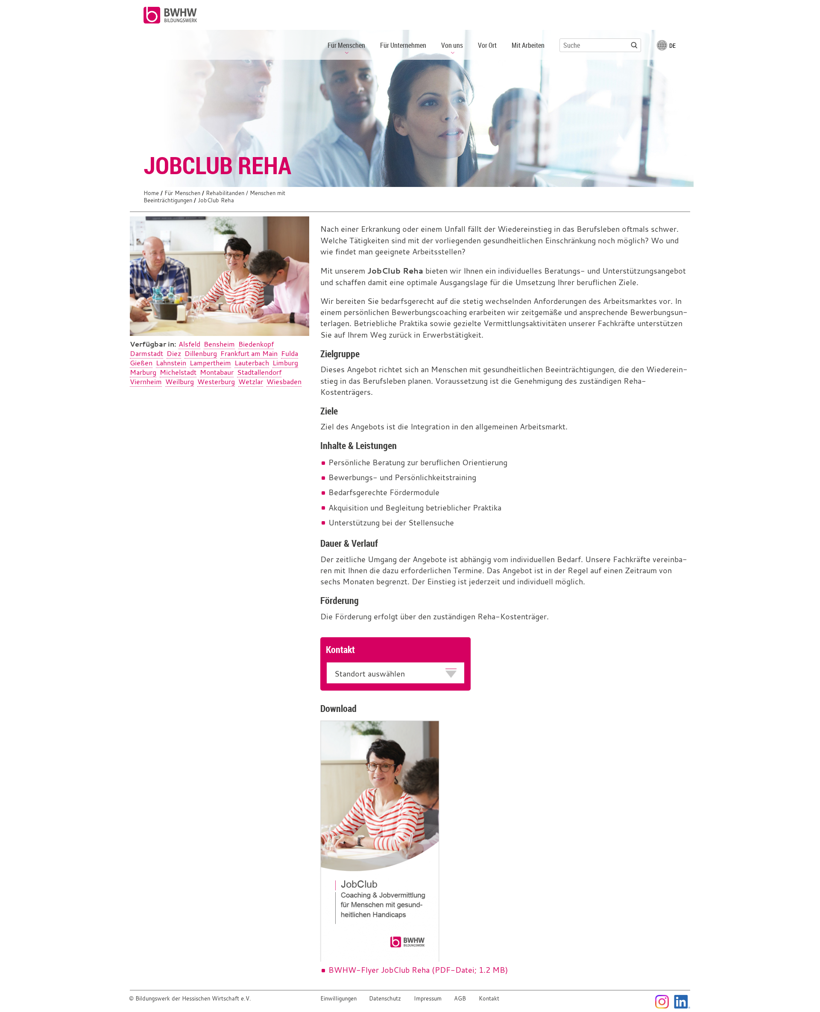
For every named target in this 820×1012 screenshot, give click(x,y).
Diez (174, 353)
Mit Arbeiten (528, 45)
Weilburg (179, 381)
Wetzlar (250, 381)
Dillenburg (200, 353)
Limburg (285, 362)
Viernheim (146, 381)
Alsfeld (189, 344)
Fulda (289, 353)
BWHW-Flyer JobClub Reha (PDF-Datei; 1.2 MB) (418, 970)
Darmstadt (146, 353)
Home (151, 193)
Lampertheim (210, 362)
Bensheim (219, 344)
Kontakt (489, 998)
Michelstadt (178, 372)
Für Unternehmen (403, 45)
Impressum (428, 998)
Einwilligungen (338, 998)
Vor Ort (487, 45)
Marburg (143, 372)
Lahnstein (171, 362)
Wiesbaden (284, 381)
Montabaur (217, 372)
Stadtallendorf (259, 372)
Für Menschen (182, 193)
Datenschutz (385, 998)
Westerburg (216, 381)
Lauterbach (251, 362)
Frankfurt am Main (249, 353)
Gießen (141, 362)
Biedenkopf (256, 344)
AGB (460, 998)
